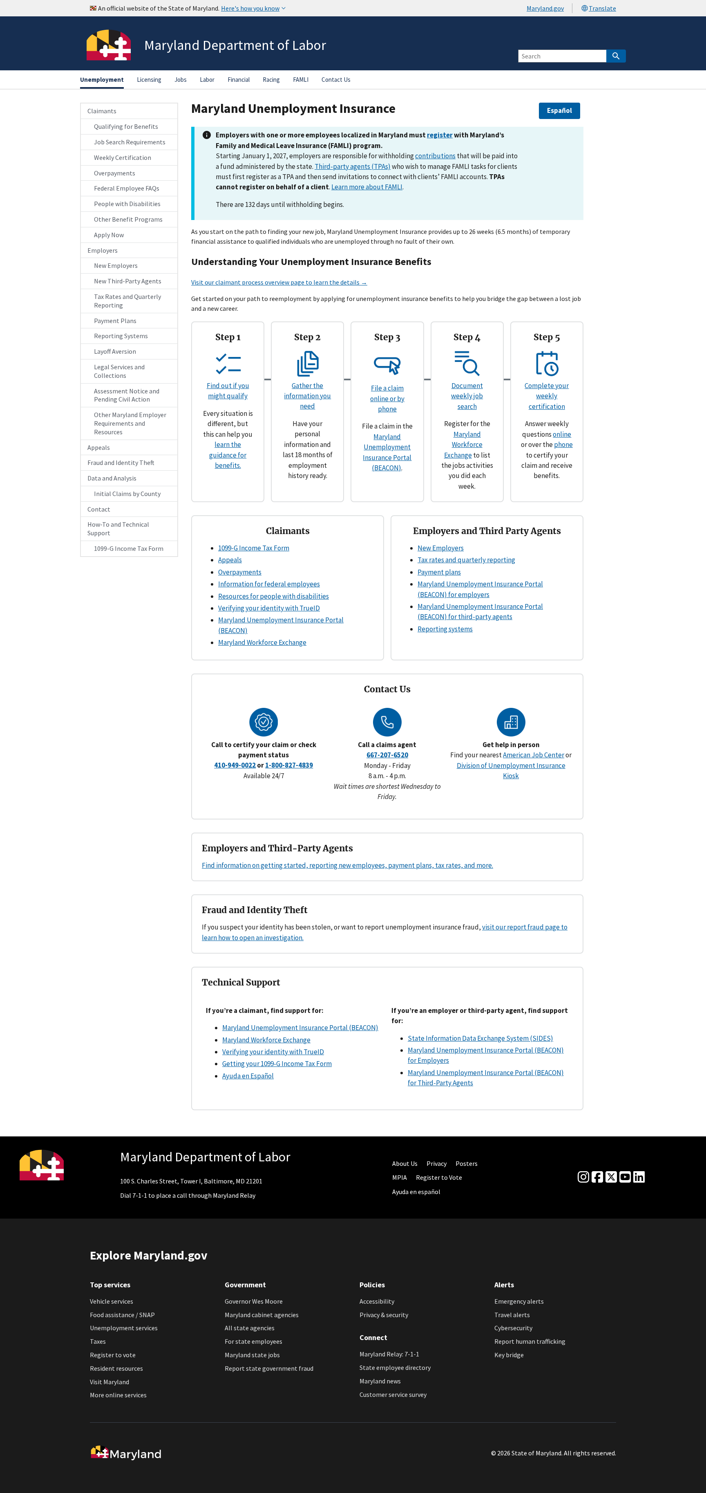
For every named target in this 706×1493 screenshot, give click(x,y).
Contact (98, 509)
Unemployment (102, 79)
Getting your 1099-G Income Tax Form (277, 1063)
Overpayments (114, 173)
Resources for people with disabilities (273, 596)
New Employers (116, 265)
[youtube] (625, 1177)
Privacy (437, 1163)
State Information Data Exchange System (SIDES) (480, 1038)
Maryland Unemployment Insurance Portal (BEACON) (300, 1027)
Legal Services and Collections (119, 371)
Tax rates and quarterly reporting (466, 559)
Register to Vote (439, 1177)
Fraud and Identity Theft (120, 462)
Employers (102, 250)
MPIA (399, 1177)
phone (563, 444)
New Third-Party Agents (127, 281)
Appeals (98, 447)
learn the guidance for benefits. (227, 455)
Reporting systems (445, 628)
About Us (405, 1163)
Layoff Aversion (115, 351)
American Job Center (533, 754)
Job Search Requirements (129, 142)
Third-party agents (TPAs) (353, 166)
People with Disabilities (127, 204)
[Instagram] (583, 1177)
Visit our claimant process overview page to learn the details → (279, 282)
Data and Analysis (111, 478)
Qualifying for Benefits (126, 126)
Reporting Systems (121, 336)
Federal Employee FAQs (126, 188)
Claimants (101, 111)
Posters (467, 1163)
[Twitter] (611, 1177)
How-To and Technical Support (118, 528)
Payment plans (439, 572)
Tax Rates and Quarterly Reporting (127, 300)
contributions (435, 155)
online (562, 434)
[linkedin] (639, 1177)
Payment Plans (115, 321)
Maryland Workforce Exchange (463, 445)
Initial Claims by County (127, 493)
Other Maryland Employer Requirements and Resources (130, 423)
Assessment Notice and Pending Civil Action (126, 395)
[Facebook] (597, 1177)
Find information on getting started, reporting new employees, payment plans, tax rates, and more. (347, 865)
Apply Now (109, 235)
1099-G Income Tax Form (128, 548)
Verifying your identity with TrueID (269, 608)
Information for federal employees (269, 583)
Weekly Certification (122, 157)
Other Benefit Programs (128, 219)
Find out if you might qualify (228, 390)
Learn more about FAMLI (366, 186)
